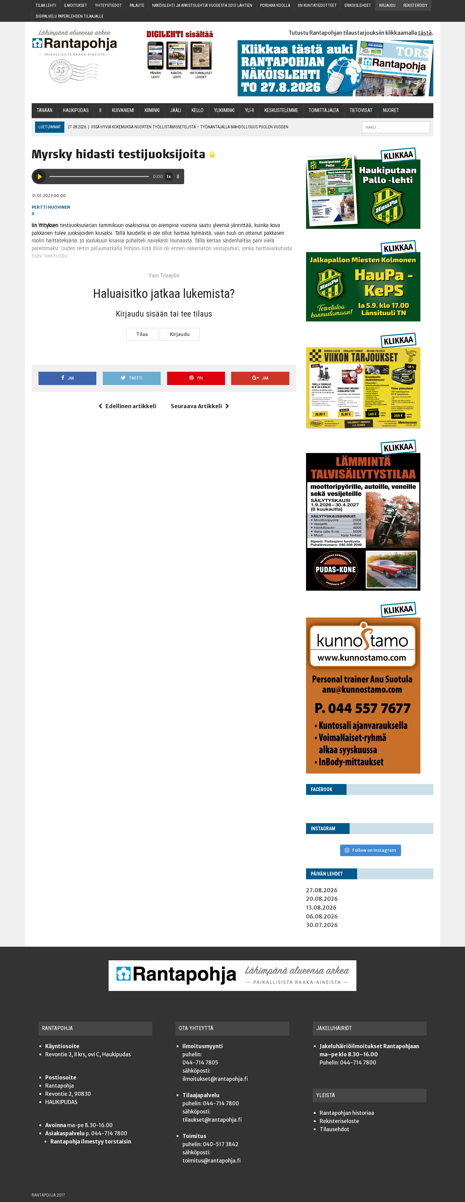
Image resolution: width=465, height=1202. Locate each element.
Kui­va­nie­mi (123, 110)
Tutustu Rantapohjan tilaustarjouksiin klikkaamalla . (360, 32)
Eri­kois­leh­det (357, 5)
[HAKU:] (396, 127)
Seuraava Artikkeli (196, 406)
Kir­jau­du (387, 5)
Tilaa (142, 334)
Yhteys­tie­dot (108, 5)
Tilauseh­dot (334, 1129)
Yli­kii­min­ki (224, 110)
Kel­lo (198, 110)
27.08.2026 (321, 890)
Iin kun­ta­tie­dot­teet (317, 5)
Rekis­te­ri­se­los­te (339, 1121)
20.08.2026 (322, 898)
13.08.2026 (321, 907)
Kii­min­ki (152, 110)
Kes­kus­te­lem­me (281, 110)
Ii (100, 110)
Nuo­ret (391, 110)
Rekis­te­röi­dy (415, 5)
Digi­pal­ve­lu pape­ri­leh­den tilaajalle (69, 16)
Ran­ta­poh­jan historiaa (347, 1113)
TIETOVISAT (361, 110)
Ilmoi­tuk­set (75, 5)
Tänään (44, 110)
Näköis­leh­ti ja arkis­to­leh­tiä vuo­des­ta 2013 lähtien (202, 5)
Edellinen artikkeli (131, 406)
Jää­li (175, 110)
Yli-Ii (249, 110)
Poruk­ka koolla (275, 5)
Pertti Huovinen (51, 207)
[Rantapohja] (79, 56)
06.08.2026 (322, 916)
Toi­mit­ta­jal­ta (324, 110)
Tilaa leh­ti (45, 5)
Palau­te (137, 5)
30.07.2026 (322, 924)
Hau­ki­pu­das (76, 110)
